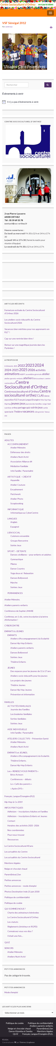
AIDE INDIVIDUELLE (17, 729)
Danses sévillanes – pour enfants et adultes (30, 554)
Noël (49, 404)
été (5, 416)
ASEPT (22, 374)
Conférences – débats (20, 779)
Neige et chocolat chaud (16, 868)
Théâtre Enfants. (18, 760)
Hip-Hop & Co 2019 (13, 802)
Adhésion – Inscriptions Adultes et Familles (27, 811)
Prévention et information (22, 694)
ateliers (28, 378)
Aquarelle (14, 480)
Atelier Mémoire (18, 447)
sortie (45, 408)
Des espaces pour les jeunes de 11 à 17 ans (30, 671)
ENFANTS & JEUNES (14, 631)
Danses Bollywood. (19, 578)
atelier (46, 374)
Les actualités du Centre (15, 851)
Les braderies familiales (21, 714)
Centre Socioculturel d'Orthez (26, 384)
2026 (31, 370)
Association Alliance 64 (21, 461)
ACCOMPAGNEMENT (18, 444)
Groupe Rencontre (19, 540)
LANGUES (12, 518)
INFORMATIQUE (15, 509)
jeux (22, 403)
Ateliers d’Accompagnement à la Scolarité (29, 638)
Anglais (13, 522)
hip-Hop (48, 400)
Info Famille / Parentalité (21, 471)
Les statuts (12, 922)
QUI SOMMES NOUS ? (15, 908)
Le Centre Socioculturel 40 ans (18, 846)
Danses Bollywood (19, 652)
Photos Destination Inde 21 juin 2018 (21, 891)
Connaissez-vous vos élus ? (20, 931)
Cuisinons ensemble (19, 536)
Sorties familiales (18, 718)
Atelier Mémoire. (12, 599)
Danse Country (17, 568)
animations (12, 374)
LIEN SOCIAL (13, 532)
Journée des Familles (20, 709)
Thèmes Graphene (26, 1042)
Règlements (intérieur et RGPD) (22, 926)
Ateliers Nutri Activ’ (19, 457)
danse (46, 396)
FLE (15, 399)
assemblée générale (34, 374)
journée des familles (34, 404)
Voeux (47, 412)
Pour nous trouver (15, 835)
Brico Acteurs (16, 774)
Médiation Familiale (19, 466)
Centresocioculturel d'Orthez (21, 391)
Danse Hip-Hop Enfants (21, 643)
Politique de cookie (13, 903)
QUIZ (7, 942)
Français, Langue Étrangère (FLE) (19, 796)
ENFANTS (12, 635)
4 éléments (8, 366)
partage (22, 407)
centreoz (9, 27)
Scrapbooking (16, 503)
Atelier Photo (16, 498)
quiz (28, 407)
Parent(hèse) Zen (12, 874)
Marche (13, 582)
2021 (15, 366)
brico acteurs (39, 378)
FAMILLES (9, 702)
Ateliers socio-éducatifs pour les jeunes (28, 676)
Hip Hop (7, 404)
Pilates (13, 564)
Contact (11, 821)
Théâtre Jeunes (17, 685)
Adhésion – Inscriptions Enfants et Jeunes (27, 816)
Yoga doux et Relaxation (21, 573)
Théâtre (18, 411)
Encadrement (16, 489)
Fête (42, 400)
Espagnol (14, 526)
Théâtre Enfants (18, 662)
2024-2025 (11, 370)
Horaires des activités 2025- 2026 (23, 825)
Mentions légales (12, 863)
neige (44, 404)
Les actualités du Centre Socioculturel (22, 857)
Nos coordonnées (15, 830)
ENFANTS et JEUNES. (17, 752)
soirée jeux (37, 407)
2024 (39, 365)
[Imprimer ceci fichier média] (51, 27)
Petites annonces (12, 880)
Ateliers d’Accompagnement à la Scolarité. (30, 756)
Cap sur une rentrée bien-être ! (19, 338)
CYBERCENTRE (11, 625)
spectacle (8, 411)
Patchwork (15, 494)
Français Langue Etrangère (29, 400)
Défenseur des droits (20, 452)
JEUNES (11, 667)
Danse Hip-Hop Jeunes (21, 689)
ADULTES (9, 440)
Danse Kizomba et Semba (21, 1031)
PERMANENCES (15, 593)
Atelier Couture (17, 485)
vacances (28, 411)
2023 (29, 365)
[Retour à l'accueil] (28, 4)
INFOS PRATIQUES (13, 807)
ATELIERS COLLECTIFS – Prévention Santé (28, 738)
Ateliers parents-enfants (16, 605)
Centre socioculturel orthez (27, 393)
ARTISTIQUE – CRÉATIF (19, 476)
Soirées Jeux (16, 587)
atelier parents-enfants (13, 378)
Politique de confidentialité (17, 897)
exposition (9, 400)
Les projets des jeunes (21, 680)
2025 (23, 369)
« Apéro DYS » (16, 788)
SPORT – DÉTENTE (16, 551)
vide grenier (39, 412)
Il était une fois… (15, 936)
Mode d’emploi (11, 992)
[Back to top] (49, 1039)
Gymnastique (16, 559)
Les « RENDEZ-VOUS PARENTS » (22, 771)
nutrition (7, 408)
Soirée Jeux (15, 545)
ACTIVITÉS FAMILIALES (19, 706)
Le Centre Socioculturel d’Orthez (22, 917)
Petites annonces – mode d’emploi (20, 886)
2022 (21, 365)
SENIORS (8, 948)
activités (41, 370)
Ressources (13, 839)
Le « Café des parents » (21, 784)
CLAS (40, 395)
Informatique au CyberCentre (24, 512)
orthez (14, 407)
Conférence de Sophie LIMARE (18, 611)
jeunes (15, 403)
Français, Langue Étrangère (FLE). (37, 1034)
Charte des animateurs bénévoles (23, 912)
